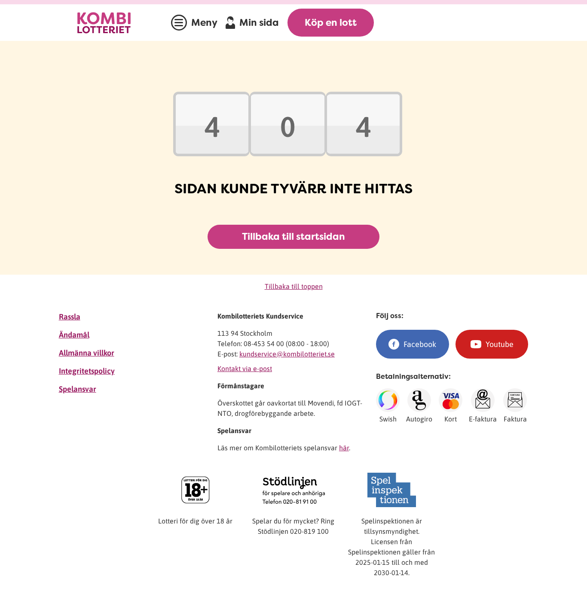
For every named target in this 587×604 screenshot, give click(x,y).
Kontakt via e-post (244, 368)
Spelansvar (77, 388)
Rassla (69, 316)
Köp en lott (331, 22)
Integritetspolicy (87, 370)
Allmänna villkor (86, 352)
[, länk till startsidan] (112, 22)
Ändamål (74, 334)
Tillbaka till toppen (294, 286)
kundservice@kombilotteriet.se (287, 354)
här (344, 448)
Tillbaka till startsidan (293, 236)
